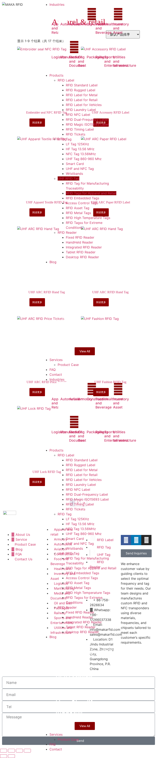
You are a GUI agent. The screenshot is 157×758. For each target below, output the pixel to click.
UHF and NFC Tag (80, 543)
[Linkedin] (136, 540)
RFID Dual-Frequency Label (87, 494)
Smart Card (75, 539)
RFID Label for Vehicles (84, 480)
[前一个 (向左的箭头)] (3, 756)
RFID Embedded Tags (82, 573)
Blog (69, 269)
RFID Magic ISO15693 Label (87, 499)
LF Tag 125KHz (77, 519)
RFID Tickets (75, 509)
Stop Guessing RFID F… (87, 281)
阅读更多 (37, 122)
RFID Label (66, 455)
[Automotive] (65, 14)
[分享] (19, 750)
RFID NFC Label (78, 489)
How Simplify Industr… (76, 332)
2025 (61, 294)
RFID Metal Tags (78, 588)
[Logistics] (57, 47)
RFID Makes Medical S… (74, 306)
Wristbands (74, 548)
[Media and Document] (74, 47)
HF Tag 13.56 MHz (80, 524)
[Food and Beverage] (100, 14)
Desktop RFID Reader (82, 632)
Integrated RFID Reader (84, 622)
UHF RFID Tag (68, 553)
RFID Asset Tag (77, 583)
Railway (101, 57)
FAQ (52, 744)
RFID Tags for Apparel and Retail (91, 568)
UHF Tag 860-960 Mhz (84, 534)
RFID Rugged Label (80, 465)
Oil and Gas (81, 61)
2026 (61, 269)
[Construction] (92, 14)
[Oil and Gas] (83, 47)
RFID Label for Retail (82, 475)
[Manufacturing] (65, 47)
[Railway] (100, 47)
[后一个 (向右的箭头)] (11, 756)
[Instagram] (146, 540)
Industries (56, 379)
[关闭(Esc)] (27, 750)
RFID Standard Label (82, 460)
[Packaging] (92, 47)
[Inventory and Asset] (118, 14)
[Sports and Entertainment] (109, 47)
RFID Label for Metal (82, 470)
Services (56, 734)
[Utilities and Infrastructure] (118, 47)
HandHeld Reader (79, 617)
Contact (55, 749)
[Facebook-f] (126, 540)
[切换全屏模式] (11, 750)
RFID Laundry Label (81, 485)
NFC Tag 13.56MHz (81, 529)
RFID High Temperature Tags (88, 593)
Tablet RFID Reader (80, 627)
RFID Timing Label (80, 504)
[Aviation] (74, 14)
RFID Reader (67, 607)
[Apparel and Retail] (57, 14)
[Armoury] (83, 14)
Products (56, 450)
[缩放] (3, 750)
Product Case (68, 739)
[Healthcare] (109, 14)
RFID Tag (65, 514)
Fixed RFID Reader (80, 612)
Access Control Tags (82, 578)
